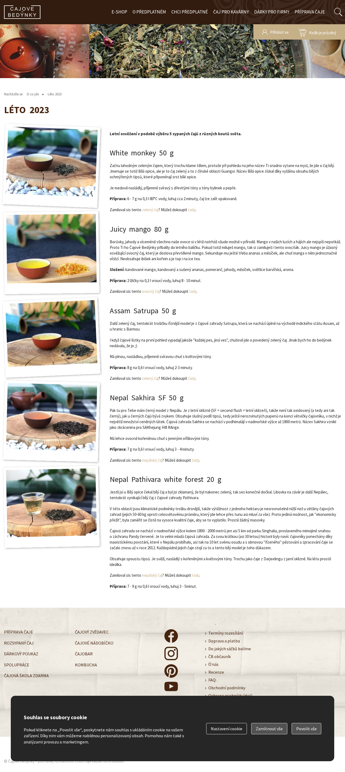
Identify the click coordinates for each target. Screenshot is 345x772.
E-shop (119, 12)
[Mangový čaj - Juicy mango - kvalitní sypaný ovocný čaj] (51, 248)
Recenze (216, 672)
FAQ (212, 680)
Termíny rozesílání (225, 633)
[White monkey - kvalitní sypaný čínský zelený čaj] (52, 161)
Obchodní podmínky (226, 687)
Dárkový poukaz (21, 653)
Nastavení (226, 728)
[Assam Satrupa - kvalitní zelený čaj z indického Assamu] (51, 333)
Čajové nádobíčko (94, 643)
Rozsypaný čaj (19, 643)
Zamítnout (269, 728)
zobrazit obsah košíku (317, 32)
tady (191, 209)
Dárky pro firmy (271, 12)
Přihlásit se (279, 32)
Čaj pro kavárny (231, 12)
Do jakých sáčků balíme (229, 648)
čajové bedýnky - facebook (171, 636)
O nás (213, 664)
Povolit (306, 728)
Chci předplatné (189, 12)
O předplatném (149, 12)
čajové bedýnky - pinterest (171, 671)
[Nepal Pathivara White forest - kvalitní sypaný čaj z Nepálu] (51, 502)
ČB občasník (219, 656)
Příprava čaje (310, 12)
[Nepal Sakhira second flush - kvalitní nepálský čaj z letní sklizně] (51, 417)
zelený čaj (150, 209)
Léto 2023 (54, 94)
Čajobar (84, 653)
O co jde (33, 94)
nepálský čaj (152, 460)
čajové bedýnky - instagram (171, 653)
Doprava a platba (224, 641)
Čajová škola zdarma (26, 675)
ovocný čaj (151, 291)
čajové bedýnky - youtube (171, 688)
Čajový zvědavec (92, 632)
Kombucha (86, 664)
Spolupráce (16, 664)
